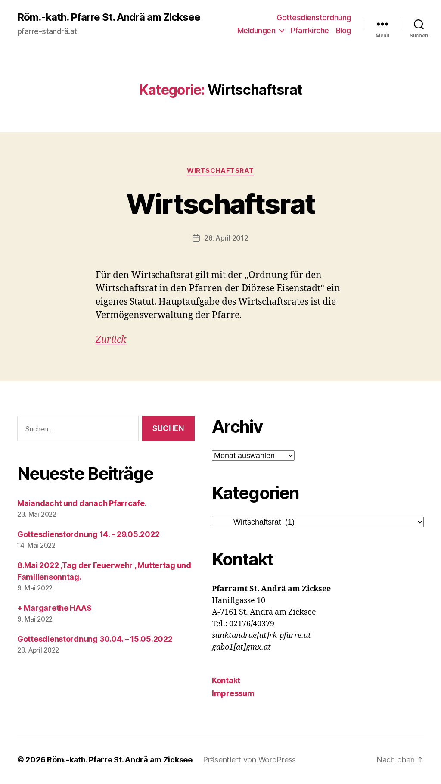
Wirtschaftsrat (220, 171)
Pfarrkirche (310, 30)
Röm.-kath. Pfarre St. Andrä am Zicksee (108, 17)
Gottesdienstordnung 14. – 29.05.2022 (88, 534)
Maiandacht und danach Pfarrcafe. (81, 503)
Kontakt (226, 680)
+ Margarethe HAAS (54, 607)
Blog (343, 30)
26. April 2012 (226, 238)
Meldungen (256, 30)
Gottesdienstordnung (313, 17)
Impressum (233, 693)
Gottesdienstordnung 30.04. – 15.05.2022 (94, 638)
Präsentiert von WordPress (249, 759)
